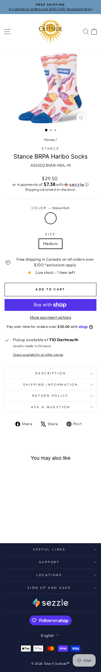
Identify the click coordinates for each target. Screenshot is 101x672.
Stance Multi (50, 218)
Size (50, 234)
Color (50, 208)
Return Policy (50, 396)
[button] (50, 184)
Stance (50, 148)
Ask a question (50, 407)
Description (50, 373)
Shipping (32, 189)
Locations (49, 575)
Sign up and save (49, 588)
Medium (50, 243)
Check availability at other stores (38, 354)
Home (49, 139)
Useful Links (49, 549)
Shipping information (50, 384)
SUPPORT (49, 562)
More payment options (50, 317)
